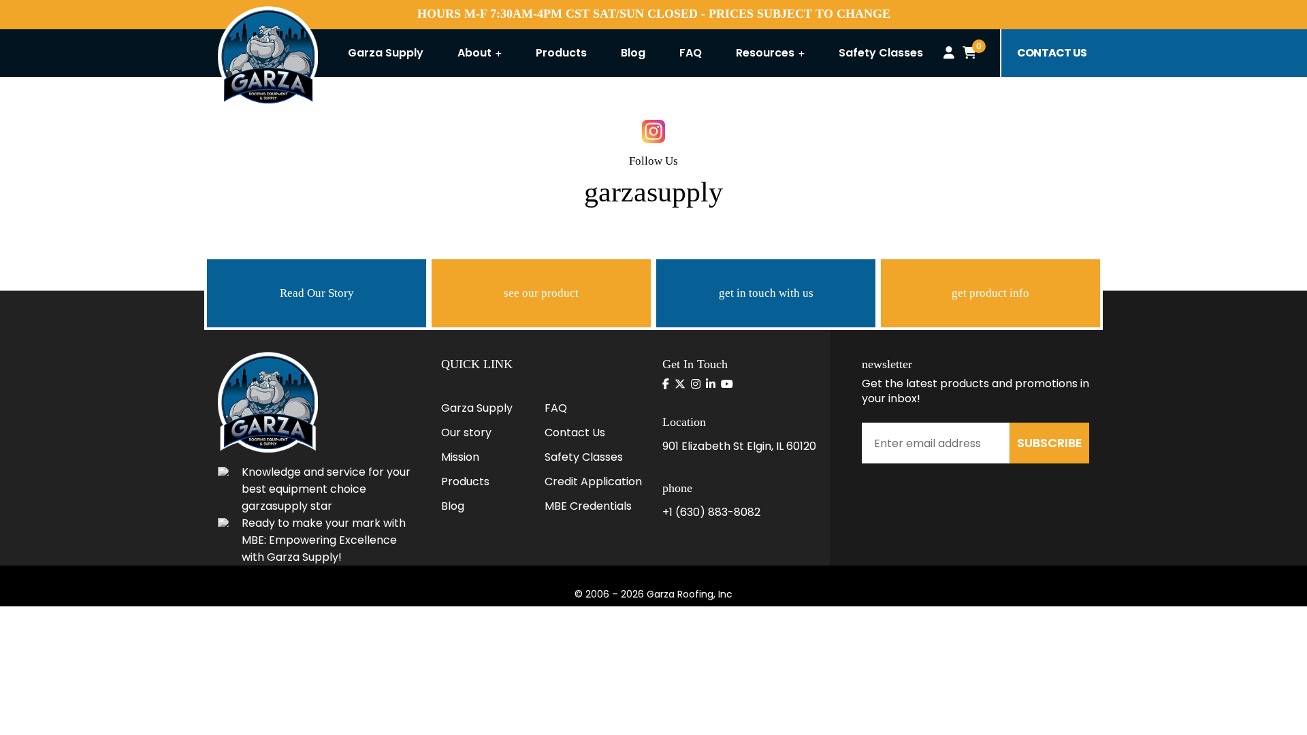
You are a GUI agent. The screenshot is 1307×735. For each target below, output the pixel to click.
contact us (1051, 53)
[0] (969, 53)
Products (561, 53)
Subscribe (1049, 442)
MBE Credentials (588, 506)
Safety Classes (881, 53)
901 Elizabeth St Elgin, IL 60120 (739, 446)
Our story (466, 432)
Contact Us (575, 432)
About (475, 53)
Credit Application (593, 481)
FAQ (690, 53)
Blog (633, 53)
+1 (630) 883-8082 (711, 512)
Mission (460, 457)
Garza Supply (385, 53)
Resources (766, 53)
